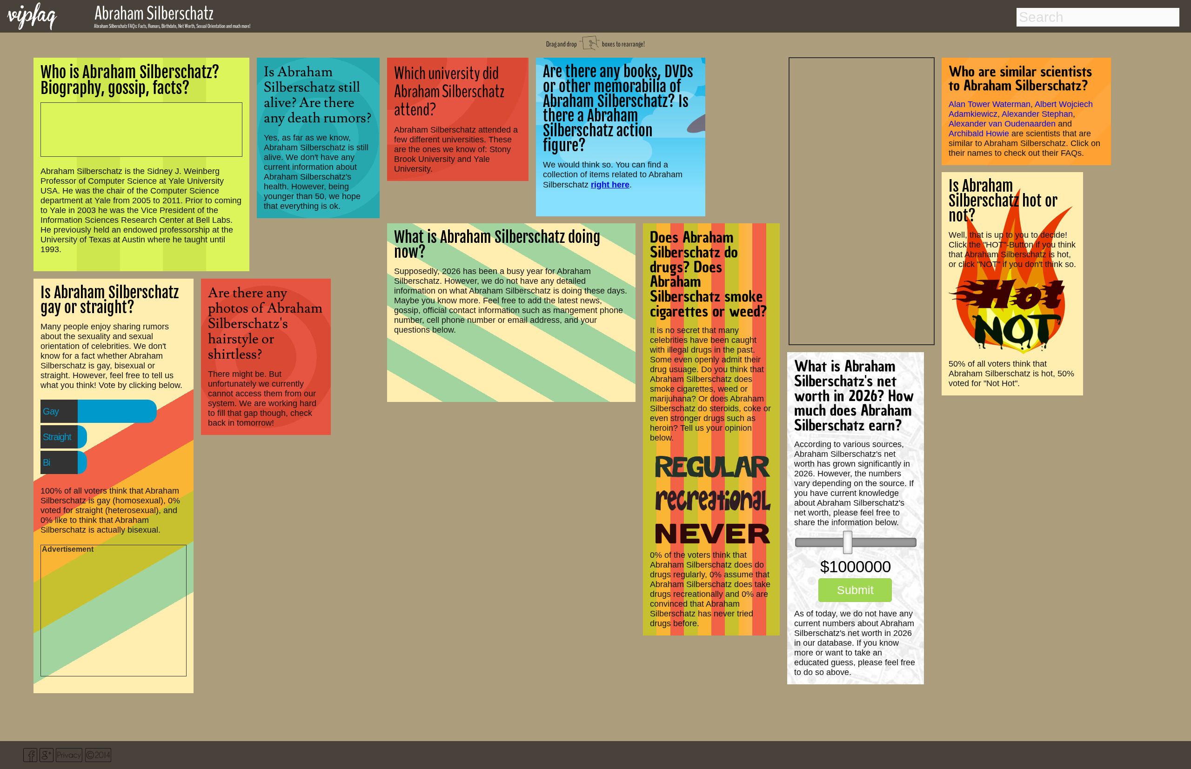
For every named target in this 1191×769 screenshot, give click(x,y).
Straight (57, 437)
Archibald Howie (979, 133)
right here (610, 184)
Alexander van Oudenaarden (1002, 123)
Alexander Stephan (1037, 114)
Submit (855, 589)
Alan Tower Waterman (989, 104)
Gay (51, 411)
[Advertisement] (861, 200)
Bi (46, 462)
